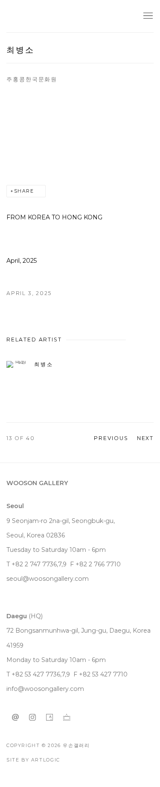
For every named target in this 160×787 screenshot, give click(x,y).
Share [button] (24, 191)
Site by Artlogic (33, 760)
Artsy (49, 718)
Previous (111, 438)
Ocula (67, 718)
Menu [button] (147, 16)
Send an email (15, 718)
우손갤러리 (40, 16)
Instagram (32, 718)
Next (145, 438)
